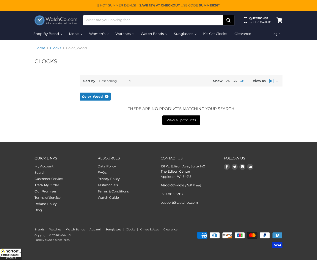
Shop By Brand (46, 34)
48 (242, 81)
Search (40, 172)
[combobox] (153, 20)
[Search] (228, 20)
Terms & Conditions (113, 191)
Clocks (55, 48)
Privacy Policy (109, 179)
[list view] (277, 81)
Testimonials (108, 185)
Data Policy (107, 166)
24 (228, 81)
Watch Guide (108, 197)
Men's (74, 34)
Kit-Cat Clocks (215, 34)
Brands (39, 229)
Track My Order (47, 185)
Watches (123, 34)
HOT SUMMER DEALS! (118, 5)
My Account (44, 166)
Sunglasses (184, 34)
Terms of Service (48, 197)
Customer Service (49, 179)
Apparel (95, 229)
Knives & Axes (149, 229)
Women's (97, 34)
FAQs (102, 172)
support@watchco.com (179, 202)
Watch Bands (153, 34)
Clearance (242, 34)
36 (235, 81)
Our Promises (45, 191)
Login (276, 34)
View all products (181, 120)
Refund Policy (46, 204)
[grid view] (271, 81)
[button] (11, 254)
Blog (38, 210)
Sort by (89, 81)
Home (40, 48)
